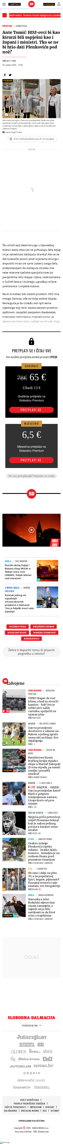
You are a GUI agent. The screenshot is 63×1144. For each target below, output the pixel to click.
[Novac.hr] (43, 1065)
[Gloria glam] (13, 1058)
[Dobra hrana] (29, 1058)
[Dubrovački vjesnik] (31, 1080)
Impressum (36, 1107)
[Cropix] (31, 1073)
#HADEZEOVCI (31, 638)
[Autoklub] (21, 1065)
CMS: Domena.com (41, 1131)
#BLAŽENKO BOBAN (43, 626)
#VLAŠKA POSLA (17, 626)
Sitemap (55, 1110)
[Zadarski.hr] (22, 1087)
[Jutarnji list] (31, 1037)
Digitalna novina (30, 1110)
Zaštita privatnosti (15, 1107)
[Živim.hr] (35, 1051)
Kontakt (49, 1107)
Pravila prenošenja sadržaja (29, 1103)
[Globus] (19, 1051)
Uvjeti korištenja (29, 1100)
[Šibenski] (41, 1087)
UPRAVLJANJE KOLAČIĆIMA (31, 1120)
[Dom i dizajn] (47, 1058)
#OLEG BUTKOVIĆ (16, 632)
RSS (45, 1110)
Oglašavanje (10, 1110)
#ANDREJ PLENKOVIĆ (44, 632)
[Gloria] (47, 1051)
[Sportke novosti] (40, 1044)
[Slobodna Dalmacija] (31, 4)
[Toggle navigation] (4, 4)
